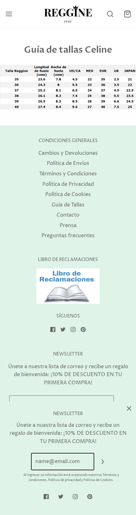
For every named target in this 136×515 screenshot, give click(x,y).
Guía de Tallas (68, 204)
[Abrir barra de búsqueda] (110, 14)
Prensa (68, 225)
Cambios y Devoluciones (68, 153)
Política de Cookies (68, 194)
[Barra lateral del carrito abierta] (127, 14)
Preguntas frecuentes (68, 235)
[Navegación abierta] (8, 14)
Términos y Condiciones (68, 173)
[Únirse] (103, 461)
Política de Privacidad (68, 184)
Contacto (68, 215)
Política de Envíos (68, 163)
